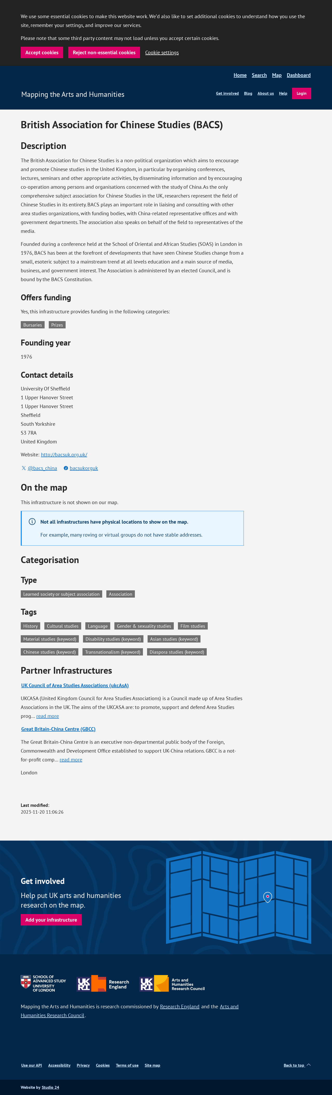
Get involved (227, 93)
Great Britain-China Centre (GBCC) (58, 729)
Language (99, 625)
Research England (179, 1006)
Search (259, 75)
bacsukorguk (84, 468)
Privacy (83, 1065)
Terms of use (127, 1065)
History (31, 625)
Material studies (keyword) (51, 638)
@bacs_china (42, 468)
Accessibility (59, 1065)
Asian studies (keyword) (175, 638)
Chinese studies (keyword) (50, 651)
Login (302, 93)
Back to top (294, 1065)
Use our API (31, 1065)
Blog (248, 93)
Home (240, 75)
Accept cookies (41, 52)
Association (120, 594)
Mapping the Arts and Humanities (73, 94)
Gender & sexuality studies (145, 625)
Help (283, 93)
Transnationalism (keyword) (114, 651)
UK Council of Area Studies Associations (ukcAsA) (75, 685)
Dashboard (299, 75)
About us (266, 93)
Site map (152, 1065)
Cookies (103, 1065)
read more (47, 716)
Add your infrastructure (51, 919)
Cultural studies (64, 625)
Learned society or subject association (61, 594)
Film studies (194, 625)
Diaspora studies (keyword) (178, 651)
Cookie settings (162, 52)
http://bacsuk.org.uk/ (64, 454)
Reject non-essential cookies (104, 52)
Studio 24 (50, 1087)
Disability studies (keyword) (114, 638)
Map (277, 75)
